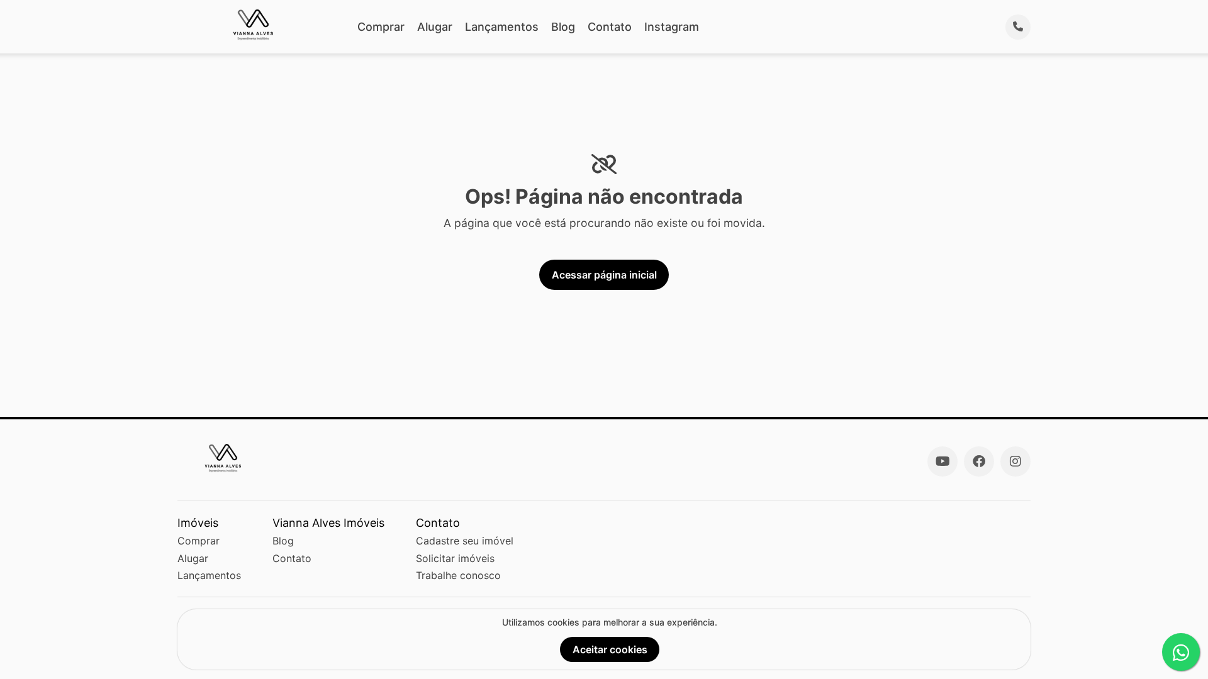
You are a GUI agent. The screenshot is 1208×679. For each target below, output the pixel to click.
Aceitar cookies (610, 649)
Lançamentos (502, 26)
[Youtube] (942, 461)
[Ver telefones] (1018, 27)
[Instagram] (1015, 461)
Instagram (671, 26)
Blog (563, 26)
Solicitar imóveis (455, 558)
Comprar (381, 26)
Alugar (434, 26)
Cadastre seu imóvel (464, 540)
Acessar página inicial (604, 274)
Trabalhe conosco (458, 575)
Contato (610, 26)
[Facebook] (979, 461)
